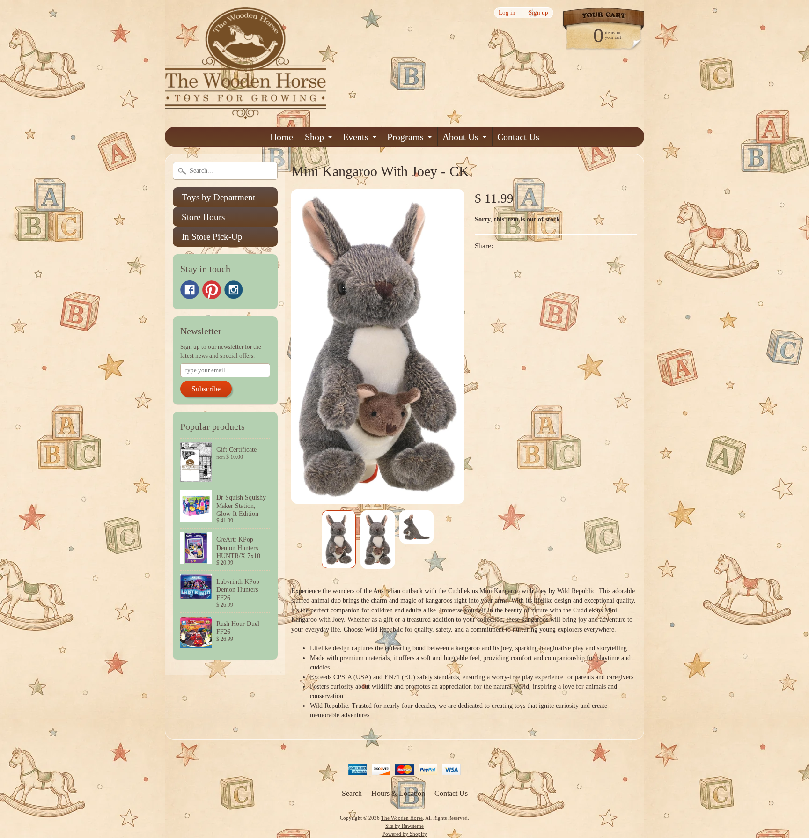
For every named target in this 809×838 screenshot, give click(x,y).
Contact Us (518, 137)
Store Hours (203, 217)
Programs (405, 137)
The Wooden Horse (402, 818)
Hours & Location (398, 793)
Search (352, 793)
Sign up (538, 13)
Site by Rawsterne (404, 826)
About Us (460, 137)
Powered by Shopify (404, 834)
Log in (507, 13)
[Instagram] (233, 289)
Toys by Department (218, 197)
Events (355, 137)
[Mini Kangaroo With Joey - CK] (339, 539)
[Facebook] (189, 289)
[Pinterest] (211, 289)
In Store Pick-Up (212, 237)
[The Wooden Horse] (245, 114)
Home (281, 137)
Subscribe (206, 389)
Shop (314, 137)
